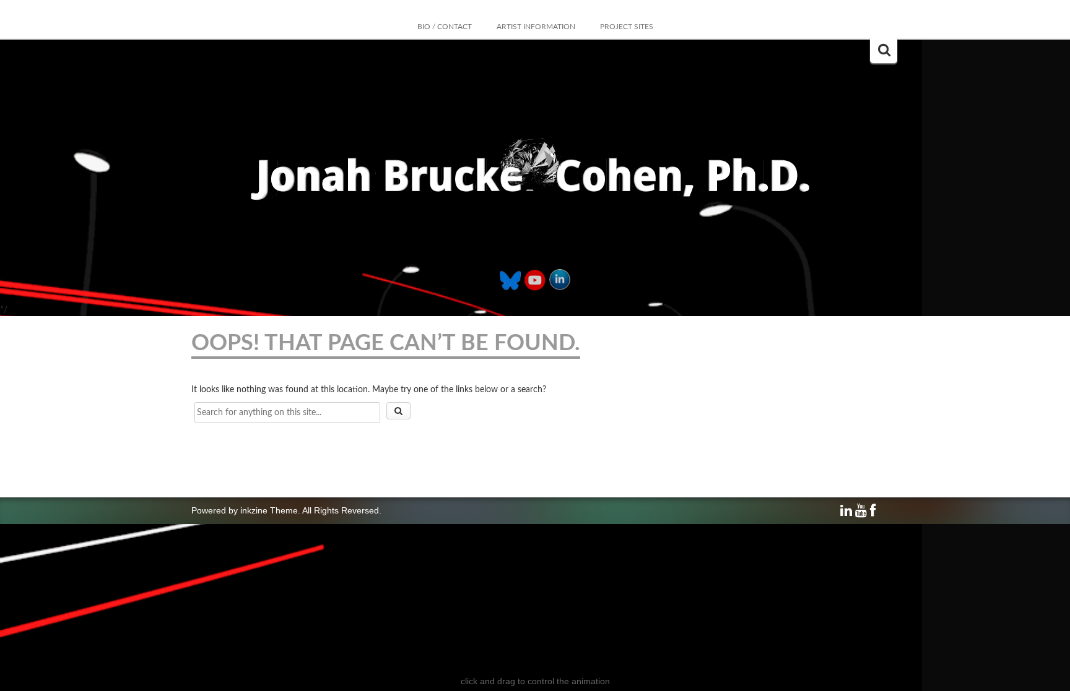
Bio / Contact (444, 26)
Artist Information (536, 26)
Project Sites (626, 26)
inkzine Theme (269, 510)
